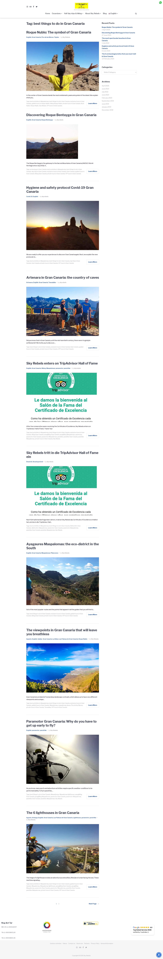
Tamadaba (52, 282)
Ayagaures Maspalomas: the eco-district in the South (62, 546)
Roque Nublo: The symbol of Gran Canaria (58, 32)
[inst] (27, 7)
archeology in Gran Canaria (38, 169)
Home (47, 13)
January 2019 (106, 107)
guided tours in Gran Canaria (40, 705)
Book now (80, 943)
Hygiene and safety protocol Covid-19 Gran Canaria (60, 190)
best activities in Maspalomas (39, 101)
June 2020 (105, 95)
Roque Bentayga (47, 120)
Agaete (29, 639)
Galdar (40, 639)
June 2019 (105, 104)
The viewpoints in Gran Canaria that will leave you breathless (61, 632)
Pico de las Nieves (48, 37)
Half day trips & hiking (73, 13)
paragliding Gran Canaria (51, 434)
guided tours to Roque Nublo (41, 103)
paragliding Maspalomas (67, 434)
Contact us (71, 943)
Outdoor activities (55, 943)
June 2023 (105, 89)
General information (107, 943)
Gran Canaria (36, 37)
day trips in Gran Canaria (39, 171)
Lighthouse (77, 817)
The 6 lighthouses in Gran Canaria (52, 813)
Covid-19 (29, 196)
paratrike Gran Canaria (71, 436)
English (28, 37)
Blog (105, 13)
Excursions (56, 13)
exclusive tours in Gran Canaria (56, 171)
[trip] (30, 7)
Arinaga (35, 817)
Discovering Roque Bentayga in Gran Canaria (61, 115)
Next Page (92, 904)
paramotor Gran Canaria (33, 436)
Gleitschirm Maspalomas (39, 528)
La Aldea (55, 639)
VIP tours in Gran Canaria (54, 105)
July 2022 (105, 92)
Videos (65, 943)
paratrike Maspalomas (48, 530)
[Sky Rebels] (46, 922)
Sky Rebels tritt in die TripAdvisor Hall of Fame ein (62, 455)
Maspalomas (50, 368)
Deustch (29, 461)
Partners (87, 943)
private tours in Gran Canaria (71, 103)
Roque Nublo (35, 105)
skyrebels (60, 120)
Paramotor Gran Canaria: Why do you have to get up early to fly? (61, 723)
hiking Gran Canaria (41, 173)
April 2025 (105, 86)
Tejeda (56, 37)
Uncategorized (38, 461)
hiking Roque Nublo (56, 103)
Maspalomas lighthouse (67, 794)
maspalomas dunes (64, 705)
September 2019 (108, 101)
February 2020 (107, 98)
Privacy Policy (95, 943)
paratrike (67, 368)
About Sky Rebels (92, 13)
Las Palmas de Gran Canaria (68, 639)
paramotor (59, 368)
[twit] (37, 7)
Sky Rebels (66, 37)
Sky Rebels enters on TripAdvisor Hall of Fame (62, 363)
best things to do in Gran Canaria (59, 101)
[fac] (33, 7)
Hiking (44, 368)
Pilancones (54, 553)
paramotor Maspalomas (49, 436)
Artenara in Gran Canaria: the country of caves (62, 277)
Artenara (29, 282)
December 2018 (107, 110)
